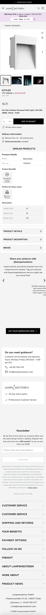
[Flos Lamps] (15, 104)
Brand (7, 247)
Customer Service (14, 505)
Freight (7, 557)
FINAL (21, 19)
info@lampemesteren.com (21, 371)
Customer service (14, 514)
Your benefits (12, 531)
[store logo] (16, 8)
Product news (12, 583)
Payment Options (14, 540)
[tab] (23, 505)
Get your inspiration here (21, 331)
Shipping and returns (17, 522)
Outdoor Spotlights (12, 25)
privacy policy (32, 487)
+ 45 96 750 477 (29, 602)
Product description (15, 239)
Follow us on (12, 549)
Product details (12, 231)
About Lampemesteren (18, 566)
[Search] (39, 8)
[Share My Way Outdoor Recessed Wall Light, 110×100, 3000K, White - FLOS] (42, 37)
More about (10, 575)
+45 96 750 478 (16, 367)
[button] (5, 80)
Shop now (23, 16)
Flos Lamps (27, 158)
